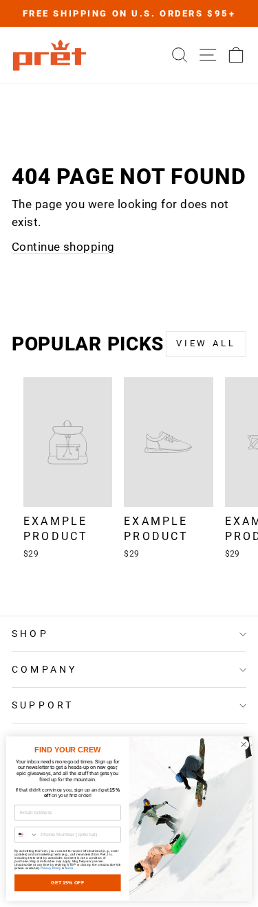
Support (43, 704)
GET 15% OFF (67, 883)
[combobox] (25, 834)
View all (206, 343)
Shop (30, 633)
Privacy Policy (51, 868)
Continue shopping (63, 247)
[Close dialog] (243, 744)
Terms (69, 868)
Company (44, 669)
